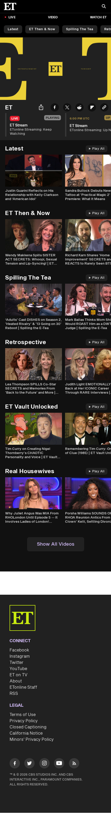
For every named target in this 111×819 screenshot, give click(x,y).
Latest (13, 29)
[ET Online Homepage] (11, 6)
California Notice (26, 733)
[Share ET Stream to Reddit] (79, 108)
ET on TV (18, 675)
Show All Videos (55, 544)
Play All (98, 148)
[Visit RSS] (74, 764)
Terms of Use (23, 715)
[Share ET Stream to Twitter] (67, 108)
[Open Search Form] (104, 7)
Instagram (20, 656)
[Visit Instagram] (44, 764)
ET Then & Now (42, 29)
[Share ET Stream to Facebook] (54, 108)
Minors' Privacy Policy (32, 739)
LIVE (12, 17)
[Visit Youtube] (59, 763)
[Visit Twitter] (29, 764)
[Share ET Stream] (41, 108)
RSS (14, 693)
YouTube (18, 669)
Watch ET (98, 17)
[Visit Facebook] (15, 764)
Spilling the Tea (79, 29)
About (16, 681)
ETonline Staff (23, 687)
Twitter (16, 662)
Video (53, 17)
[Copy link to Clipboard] (104, 108)
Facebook (19, 650)
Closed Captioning (28, 727)
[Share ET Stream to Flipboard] (92, 108)
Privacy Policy (24, 721)
